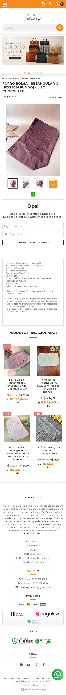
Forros (16, 78)
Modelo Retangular (31, 78)
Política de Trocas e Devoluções (33, 558)
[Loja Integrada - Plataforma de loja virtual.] (33, 690)
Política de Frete (33, 554)
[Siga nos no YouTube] (29, 665)
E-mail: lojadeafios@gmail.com (34, 587)
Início (8, 78)
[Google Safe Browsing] (43, 642)
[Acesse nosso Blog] (44, 665)
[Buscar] (59, 27)
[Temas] (39, 685)
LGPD (33, 549)
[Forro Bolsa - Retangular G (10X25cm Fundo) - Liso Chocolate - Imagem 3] (39, 183)
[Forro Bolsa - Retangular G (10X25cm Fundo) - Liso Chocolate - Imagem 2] (26, 183)
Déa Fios (60, 97)
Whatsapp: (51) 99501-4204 (34, 583)
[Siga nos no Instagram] (36, 665)
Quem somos (33, 545)
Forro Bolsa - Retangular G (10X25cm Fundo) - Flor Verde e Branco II (49, 385)
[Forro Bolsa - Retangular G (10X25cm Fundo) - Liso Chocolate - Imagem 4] (52, 183)
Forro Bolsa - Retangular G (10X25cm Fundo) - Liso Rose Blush (17, 384)
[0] (58, 4)
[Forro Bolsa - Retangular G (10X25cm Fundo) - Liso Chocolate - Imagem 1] (13, 183)
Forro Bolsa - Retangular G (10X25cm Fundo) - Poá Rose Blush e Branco (17, 453)
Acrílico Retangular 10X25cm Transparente (49, 450)
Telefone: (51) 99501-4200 (34, 579)
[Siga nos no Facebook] (21, 665)
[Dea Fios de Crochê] (33, 16)
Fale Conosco (33, 541)
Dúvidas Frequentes (33, 562)
